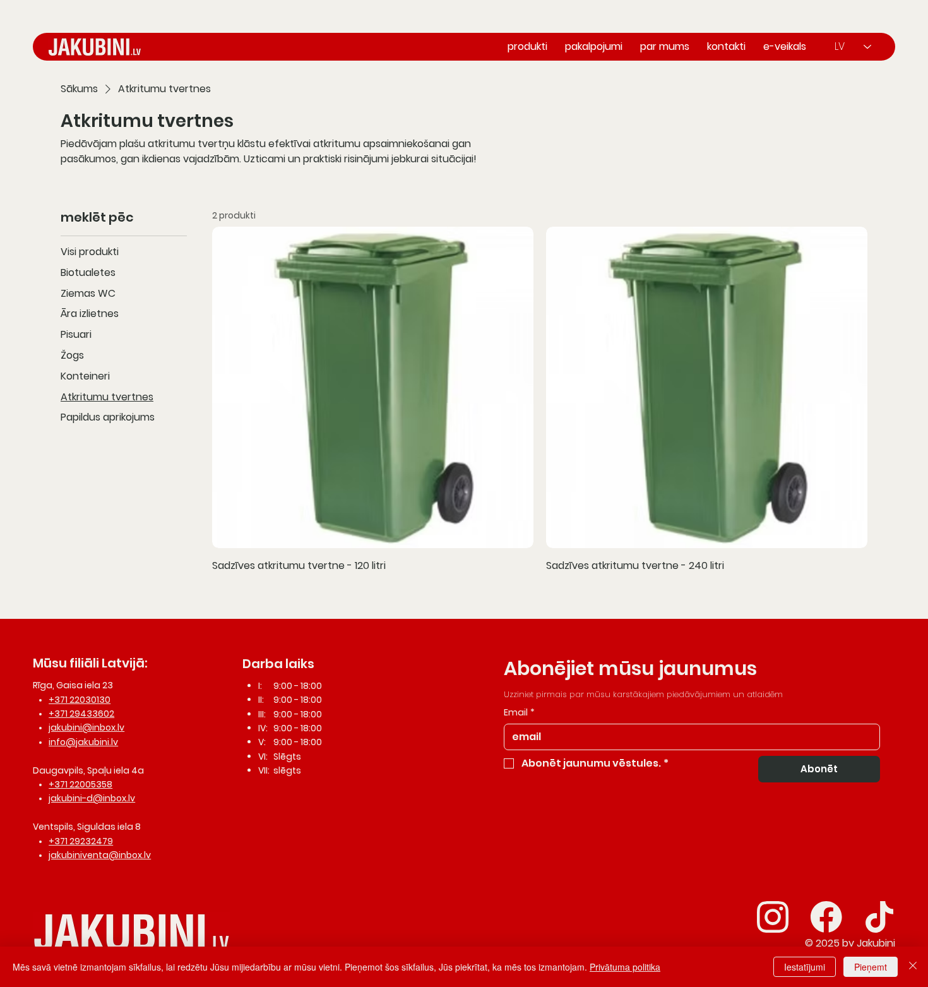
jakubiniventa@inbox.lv (100, 855)
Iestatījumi (804, 966)
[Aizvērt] (912, 967)
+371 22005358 (80, 784)
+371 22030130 (79, 699)
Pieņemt (870, 966)
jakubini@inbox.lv (86, 727)
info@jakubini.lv (83, 742)
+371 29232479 (81, 841)
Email (519, 713)
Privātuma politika (625, 966)
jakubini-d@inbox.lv (92, 798)
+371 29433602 (81, 713)
